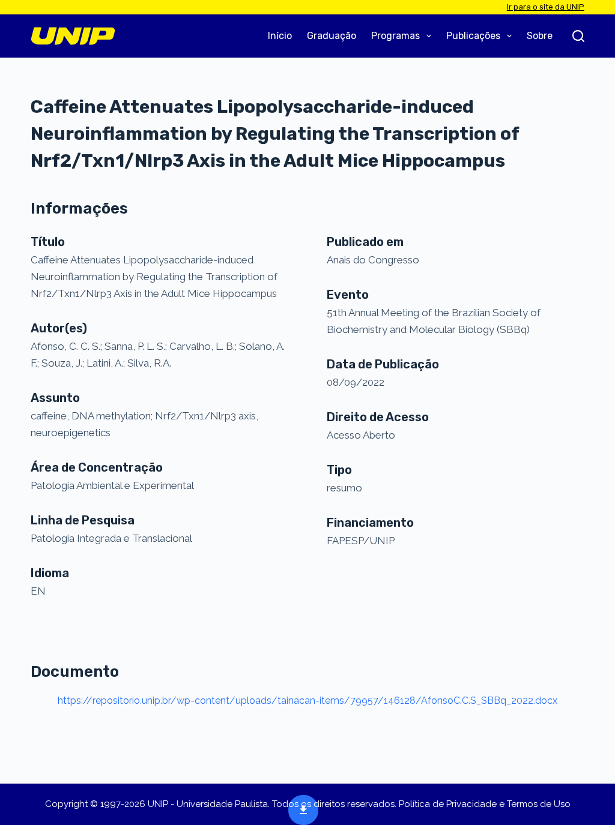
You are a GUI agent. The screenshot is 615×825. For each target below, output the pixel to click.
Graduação (331, 35)
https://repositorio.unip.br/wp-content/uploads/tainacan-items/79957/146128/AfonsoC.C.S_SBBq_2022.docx (307, 700)
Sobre (540, 35)
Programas (395, 35)
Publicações (473, 35)
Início (280, 35)
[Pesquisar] (578, 36)
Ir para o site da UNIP (545, 6)
